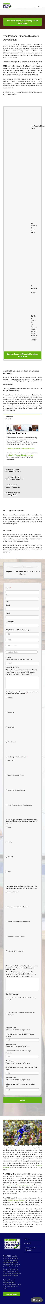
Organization (10, 621)
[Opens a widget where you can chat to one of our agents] (37, 1300)
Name (8, 588)
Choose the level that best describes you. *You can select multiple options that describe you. (22, 887)
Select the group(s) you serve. (16, 757)
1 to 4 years (11, 712)
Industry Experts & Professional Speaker (19, 921)
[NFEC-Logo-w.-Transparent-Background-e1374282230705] (7, 4)
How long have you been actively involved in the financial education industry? (22, 693)
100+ (9, 871)
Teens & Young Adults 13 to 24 (16, 775)
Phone (8, 613)
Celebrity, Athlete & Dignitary (15, 951)
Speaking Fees (11, 1027)
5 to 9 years (11, 727)
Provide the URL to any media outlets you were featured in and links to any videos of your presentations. (22, 967)
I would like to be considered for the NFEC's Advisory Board (22, 998)
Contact (28, 1243)
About (27, 1239)
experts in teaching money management (19, 1185)
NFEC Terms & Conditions (30, 1249)
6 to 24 (10, 842)
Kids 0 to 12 (11, 760)
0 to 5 (9, 827)
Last (7, 601)
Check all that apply (12, 994)
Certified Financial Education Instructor (21, 455)
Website (8, 657)
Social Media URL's (12, 667)
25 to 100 (10, 856)
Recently (10, 697)
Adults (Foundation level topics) (16, 790)
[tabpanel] (22, 443)
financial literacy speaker (16, 1200)
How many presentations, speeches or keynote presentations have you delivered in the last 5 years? (21, 821)
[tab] (22, 417)
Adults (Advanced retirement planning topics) (20, 805)
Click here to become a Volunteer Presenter (20, 448)
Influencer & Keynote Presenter (16, 936)
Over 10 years (12, 742)
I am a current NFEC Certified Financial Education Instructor (21, 1013)
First (7, 595)
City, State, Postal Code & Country (18, 630)
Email (8, 605)
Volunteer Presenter (13, 892)
